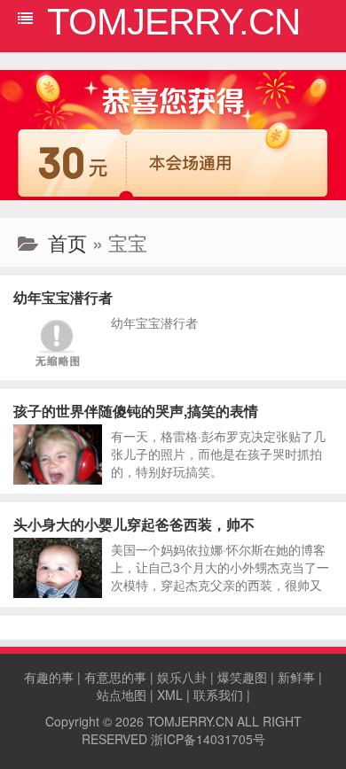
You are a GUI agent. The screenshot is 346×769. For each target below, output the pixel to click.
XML (170, 694)
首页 (67, 242)
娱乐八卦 (182, 677)
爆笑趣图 (242, 677)
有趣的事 (49, 677)
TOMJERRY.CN (190, 721)
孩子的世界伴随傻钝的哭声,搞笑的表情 (135, 410)
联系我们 (218, 694)
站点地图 (121, 694)
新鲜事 (296, 677)
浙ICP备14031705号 (208, 739)
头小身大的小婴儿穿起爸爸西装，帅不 (134, 524)
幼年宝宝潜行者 (63, 297)
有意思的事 (115, 677)
